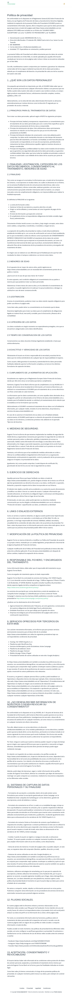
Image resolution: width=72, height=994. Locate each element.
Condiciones (47, 988)
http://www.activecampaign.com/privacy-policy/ (32, 598)
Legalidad (38, 988)
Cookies (22, 988)
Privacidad (30, 988)
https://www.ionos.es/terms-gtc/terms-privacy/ (23, 587)
